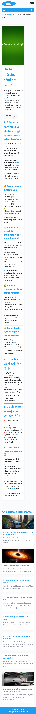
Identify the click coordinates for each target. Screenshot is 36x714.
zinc (20, 469)
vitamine (6, 95)
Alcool (8, 437)
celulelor (15, 318)
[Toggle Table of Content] (14, 116)
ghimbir (17, 162)
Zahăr (8, 428)
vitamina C (7, 201)
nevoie (6, 93)
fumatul (11, 471)
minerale (14, 158)
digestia (15, 435)
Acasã (4, 15)
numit (13, 488)
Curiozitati (10, 15)
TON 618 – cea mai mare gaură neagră (16, 566)
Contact (22, 709)
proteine (11, 146)
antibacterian (8, 245)
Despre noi (14, 709)
